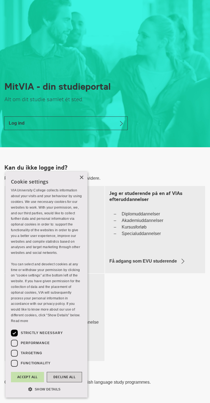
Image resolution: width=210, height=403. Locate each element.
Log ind (17, 123)
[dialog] (46, 285)
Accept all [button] (27, 377)
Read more (19, 321)
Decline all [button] (64, 377)
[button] (46, 389)
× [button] (81, 178)
